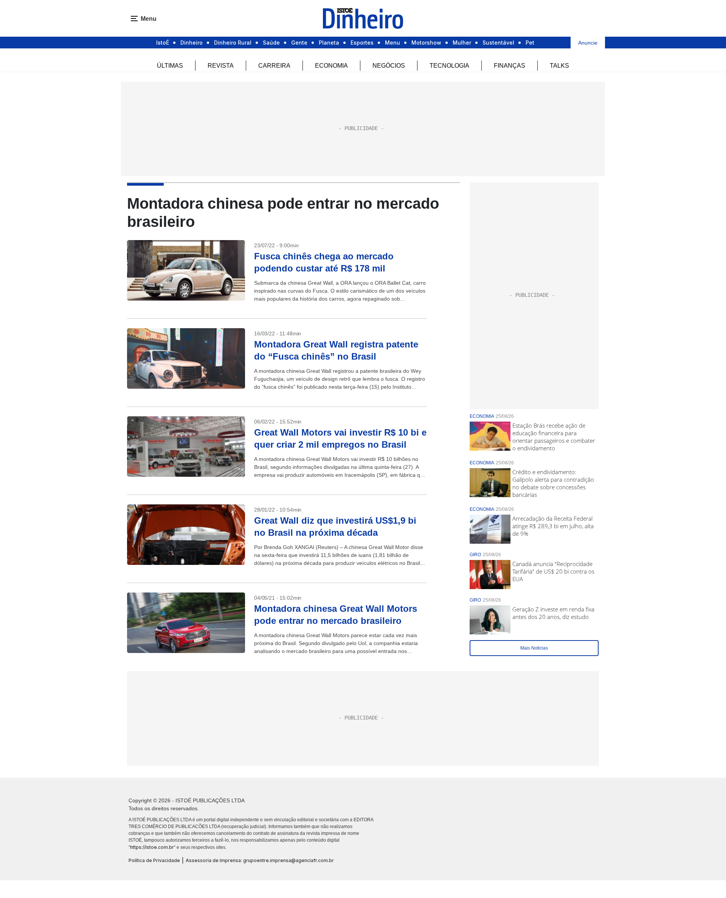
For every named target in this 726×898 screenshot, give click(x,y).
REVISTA (221, 65)
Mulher (462, 42)
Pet (530, 42)
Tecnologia (449, 65)
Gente (299, 42)
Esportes (362, 42)
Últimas (170, 65)
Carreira (274, 65)
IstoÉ (162, 42)
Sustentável (498, 42)
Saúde (271, 42)
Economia (331, 65)
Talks (559, 65)
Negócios (388, 65)
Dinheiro (191, 42)
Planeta (329, 42)
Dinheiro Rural (232, 42)
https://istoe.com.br (152, 847)
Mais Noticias (534, 648)
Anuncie (587, 43)
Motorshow (426, 42)
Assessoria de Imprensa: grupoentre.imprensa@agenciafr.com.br (260, 860)
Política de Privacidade (154, 860)
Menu (392, 42)
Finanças (509, 65)
